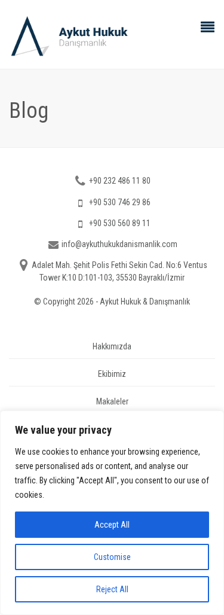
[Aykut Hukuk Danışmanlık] (112, 36)
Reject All (112, 589)
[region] (112, 512)
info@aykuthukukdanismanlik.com (119, 244)
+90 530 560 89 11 (120, 223)
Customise (112, 557)
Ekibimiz (112, 374)
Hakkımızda (112, 346)
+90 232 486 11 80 (120, 180)
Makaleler (112, 401)
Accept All (112, 524)
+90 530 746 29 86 (120, 202)
